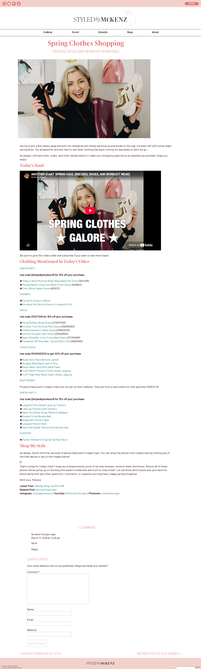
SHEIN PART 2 (28, 392)
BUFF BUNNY (28, 380)
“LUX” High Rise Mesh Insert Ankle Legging (47, 374)
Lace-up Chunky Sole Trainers (39, 408)
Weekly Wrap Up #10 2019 (49, 486)
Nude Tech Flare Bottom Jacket (40, 359)
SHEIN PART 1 (28, 268)
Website (32, 630)
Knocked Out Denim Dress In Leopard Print (47, 304)
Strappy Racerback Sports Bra (39, 363)
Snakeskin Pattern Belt (35, 420)
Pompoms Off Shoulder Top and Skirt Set (46, 341)
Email (30, 619)
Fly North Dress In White (36, 300)
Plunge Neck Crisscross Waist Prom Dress (46, 284)
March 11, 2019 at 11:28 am (45, 537)
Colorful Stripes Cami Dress (38, 333)
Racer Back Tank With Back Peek (41, 367)
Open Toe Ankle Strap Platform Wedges (45, 412)
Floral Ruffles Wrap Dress (37, 322)
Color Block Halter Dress (36, 288)
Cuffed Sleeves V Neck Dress (39, 330)
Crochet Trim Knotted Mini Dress (41, 326)
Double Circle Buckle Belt (36, 416)
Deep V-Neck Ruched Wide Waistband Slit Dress (51, 280)
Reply (34, 549)
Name (30, 609)
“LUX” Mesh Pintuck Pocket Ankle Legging (46, 370)
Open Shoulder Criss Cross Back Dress (44, 337)
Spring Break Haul (46, 489)
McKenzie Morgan (76, 493)
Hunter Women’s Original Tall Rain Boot (44, 439)
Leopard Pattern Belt (34, 423)
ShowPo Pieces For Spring (157, 653)
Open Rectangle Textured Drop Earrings (45, 427)
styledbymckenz (42, 493)
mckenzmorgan (111, 493)
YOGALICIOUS (28, 347)
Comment (33, 572)
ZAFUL (24, 310)
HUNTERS (25, 433)
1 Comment (87, 527)
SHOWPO (25, 294)
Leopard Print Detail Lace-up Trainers (44, 405)
